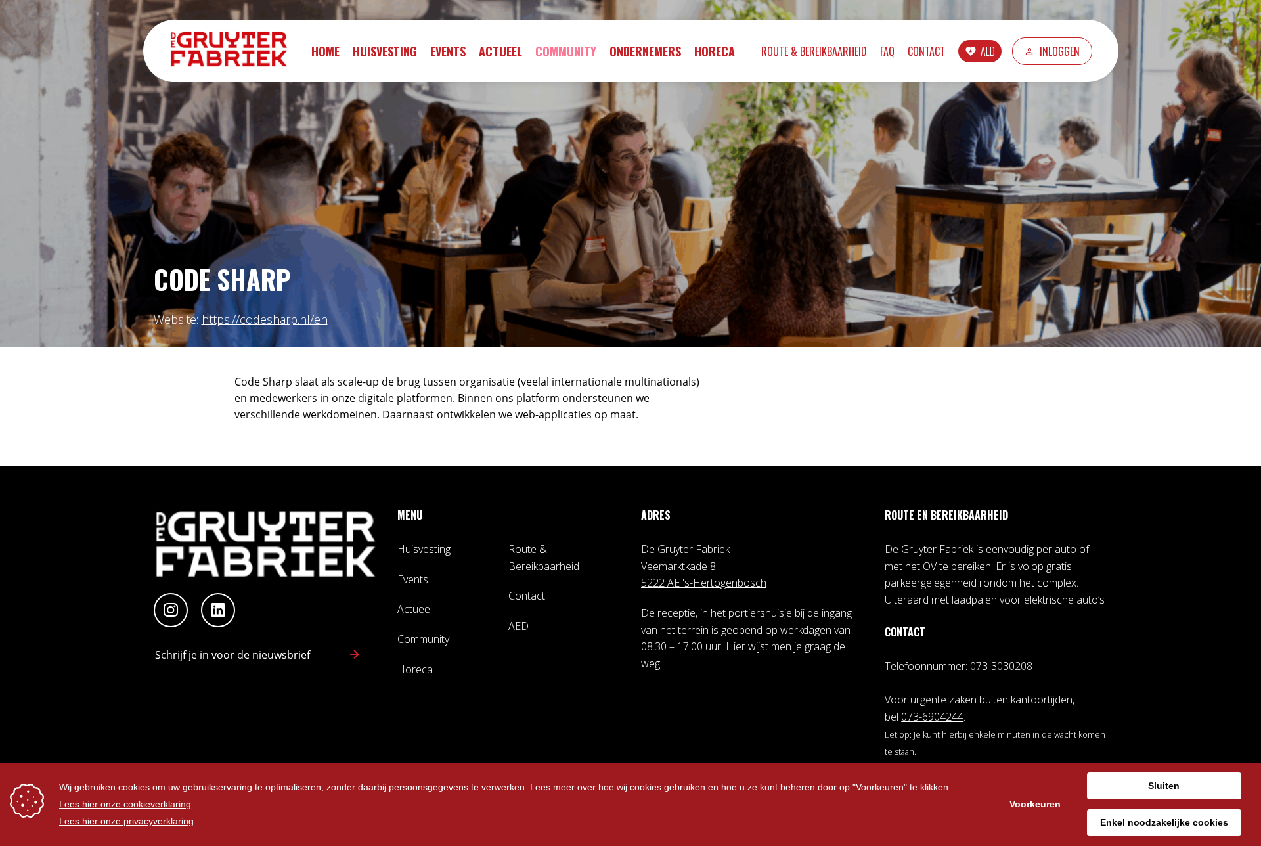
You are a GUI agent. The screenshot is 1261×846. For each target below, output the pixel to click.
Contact (926, 51)
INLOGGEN (1060, 51)
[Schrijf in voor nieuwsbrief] (354, 655)
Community (565, 51)
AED (988, 51)
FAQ (887, 51)
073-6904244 (932, 716)
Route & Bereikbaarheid (814, 51)
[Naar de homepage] (235, 51)
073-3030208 (1001, 666)
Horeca (714, 51)
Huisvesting (385, 51)
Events (448, 51)
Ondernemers (645, 51)
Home (325, 51)
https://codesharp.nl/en (265, 319)
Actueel (500, 51)
